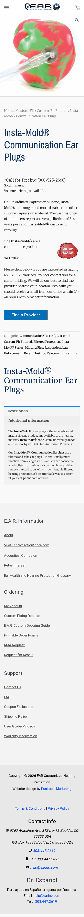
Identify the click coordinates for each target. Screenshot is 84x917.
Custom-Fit (25, 111)
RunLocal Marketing (56, 789)
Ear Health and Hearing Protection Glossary (37, 575)
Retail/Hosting (34, 353)
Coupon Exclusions (18, 707)
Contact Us (12, 687)
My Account (13, 606)
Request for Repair (18, 655)
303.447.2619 (44, 851)
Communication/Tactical (37, 336)
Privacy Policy (58, 808)
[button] (6, 7)
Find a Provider (25, 315)
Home (8, 111)
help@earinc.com (44, 867)
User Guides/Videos (19, 726)
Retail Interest (14, 565)
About (8, 535)
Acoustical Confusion (20, 555)
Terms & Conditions (30, 808)
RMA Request (14, 645)
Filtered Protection (46, 342)
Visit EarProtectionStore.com (26, 545)
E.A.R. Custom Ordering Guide (27, 625)
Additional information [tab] (29, 420)
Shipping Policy (16, 716)
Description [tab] (18, 411)
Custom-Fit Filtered (52, 111)
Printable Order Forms (21, 635)
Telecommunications (62, 353)
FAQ (7, 697)
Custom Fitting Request (22, 616)
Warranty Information (20, 736)
